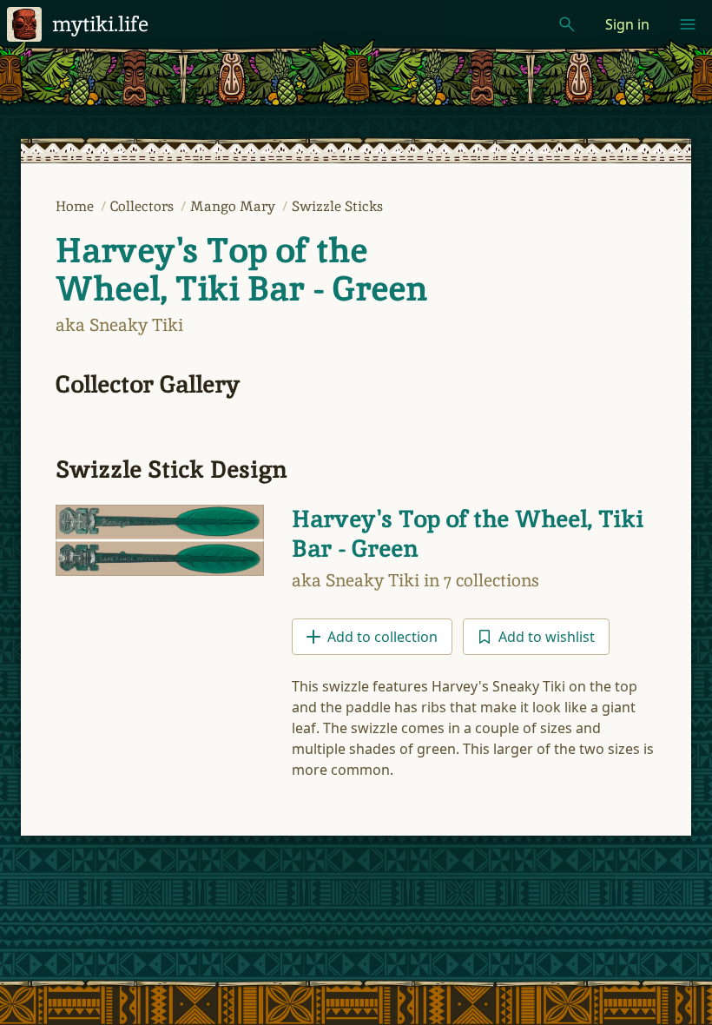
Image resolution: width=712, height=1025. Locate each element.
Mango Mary (234, 206)
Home (76, 206)
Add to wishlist (546, 636)
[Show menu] (687, 24)
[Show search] (567, 24)
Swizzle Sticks (337, 206)
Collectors (143, 206)
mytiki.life (100, 23)
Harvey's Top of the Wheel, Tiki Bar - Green (241, 269)
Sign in (627, 24)
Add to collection (382, 636)
